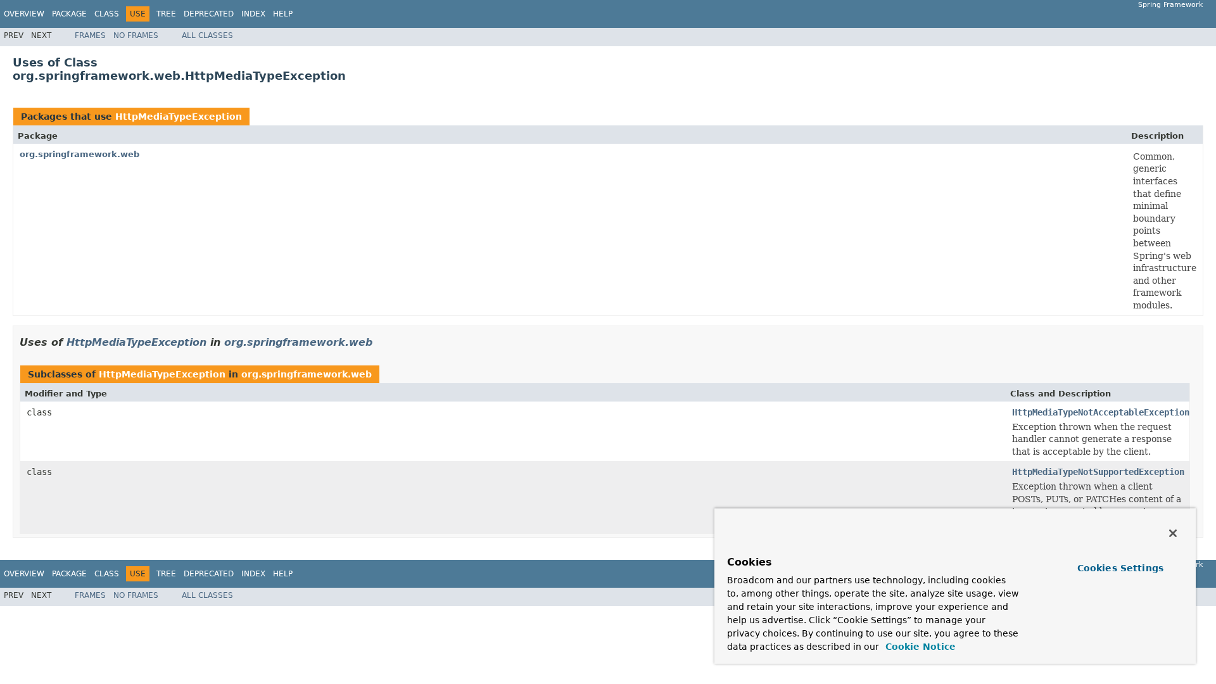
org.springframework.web (79, 154)
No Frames (135, 35)
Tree (166, 14)
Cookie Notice (919, 647)
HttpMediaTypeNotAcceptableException (1100, 412)
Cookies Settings (1120, 568)
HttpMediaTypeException (178, 116)
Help (283, 14)
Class (106, 14)
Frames (90, 35)
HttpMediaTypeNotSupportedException (1098, 472)
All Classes (207, 35)
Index (253, 14)
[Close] (1173, 533)
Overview (24, 14)
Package (69, 14)
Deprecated (209, 14)
